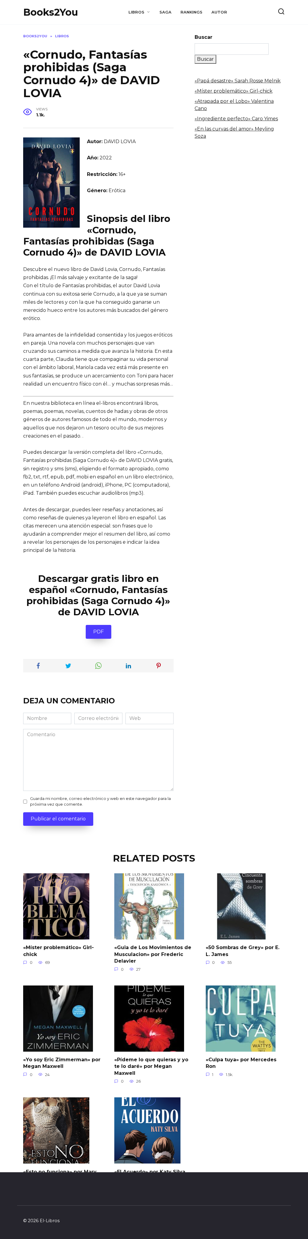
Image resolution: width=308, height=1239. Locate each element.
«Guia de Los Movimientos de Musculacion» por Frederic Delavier (152, 954)
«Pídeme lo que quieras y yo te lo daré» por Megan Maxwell (151, 1066)
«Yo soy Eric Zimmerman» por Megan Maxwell (61, 1063)
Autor (219, 12)
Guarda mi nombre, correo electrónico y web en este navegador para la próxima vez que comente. (100, 801)
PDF (98, 632)
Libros (136, 12)
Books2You (50, 12)
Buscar (203, 37)
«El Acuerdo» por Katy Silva (149, 1171)
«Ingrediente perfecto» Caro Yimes (236, 118)
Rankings (191, 12)
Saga (165, 12)
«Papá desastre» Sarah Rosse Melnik (238, 81)
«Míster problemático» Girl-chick (234, 91)
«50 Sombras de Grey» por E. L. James (242, 951)
